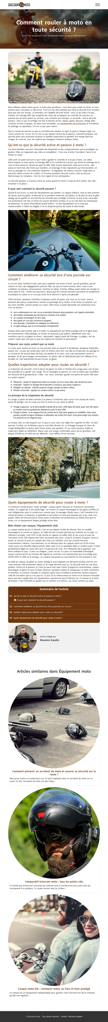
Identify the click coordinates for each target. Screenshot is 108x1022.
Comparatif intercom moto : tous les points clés (54, 881)
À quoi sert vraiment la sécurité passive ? (36, 600)
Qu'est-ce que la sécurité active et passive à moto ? (35, 596)
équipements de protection (73, 123)
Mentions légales (75, 1016)
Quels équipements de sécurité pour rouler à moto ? (36, 618)
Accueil (25, 35)
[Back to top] (100, 1014)
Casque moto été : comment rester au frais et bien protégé (54, 989)
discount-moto (34, 1016)
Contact (64, 1016)
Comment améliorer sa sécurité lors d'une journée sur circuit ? (40, 606)
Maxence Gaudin (49, 640)
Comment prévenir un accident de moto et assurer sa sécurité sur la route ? (54, 773)
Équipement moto (39, 35)
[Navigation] (97, 4)
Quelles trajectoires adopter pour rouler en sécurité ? (36, 612)
